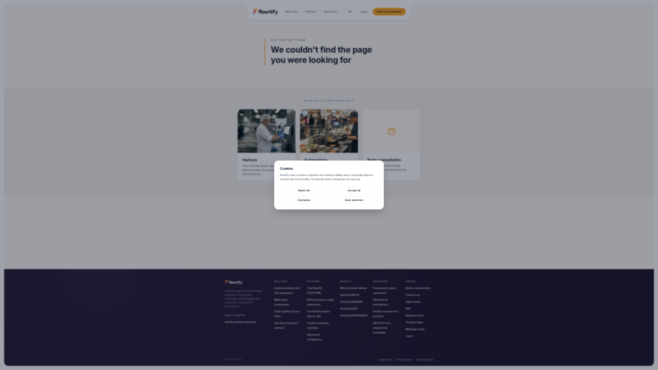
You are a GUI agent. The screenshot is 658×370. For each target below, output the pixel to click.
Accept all (354, 190)
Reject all (304, 190)
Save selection (354, 200)
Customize (303, 200)
